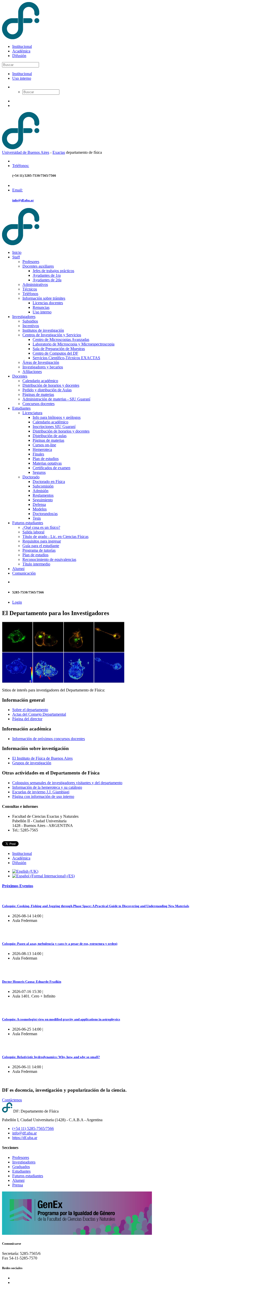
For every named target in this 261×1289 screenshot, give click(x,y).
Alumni (18, 568)
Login (17, 602)
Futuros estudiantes (27, 523)
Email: (17, 190)
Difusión (19, 55)
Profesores (30, 261)
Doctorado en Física (49, 481)
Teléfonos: (20, 165)
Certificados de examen (51, 468)
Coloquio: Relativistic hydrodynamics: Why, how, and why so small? (51, 1057)
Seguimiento (43, 500)
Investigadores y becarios (42, 367)
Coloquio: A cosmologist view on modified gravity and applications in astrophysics (61, 1019)
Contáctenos (12, 1100)
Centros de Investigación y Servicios (51, 335)
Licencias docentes (48, 303)
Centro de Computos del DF (55, 353)
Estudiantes (21, 408)
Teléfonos (30, 294)
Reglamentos (43, 495)
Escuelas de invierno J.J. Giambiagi (40, 792)
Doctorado (31, 477)
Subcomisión (43, 486)
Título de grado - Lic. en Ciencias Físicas (55, 536)
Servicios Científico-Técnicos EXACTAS (66, 358)
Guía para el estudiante (40, 546)
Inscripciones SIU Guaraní (54, 426)
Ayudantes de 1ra (47, 275)
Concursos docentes (38, 403)
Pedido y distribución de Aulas (47, 390)
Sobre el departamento (30, 710)
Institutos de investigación (43, 330)
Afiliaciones (32, 371)
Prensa (17, 1185)
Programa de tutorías (39, 550)
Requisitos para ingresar (41, 541)
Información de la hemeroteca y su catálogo (47, 787)
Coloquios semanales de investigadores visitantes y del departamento (67, 783)
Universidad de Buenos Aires (25, 152)
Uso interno (21, 78)
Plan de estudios (46, 458)
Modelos (40, 509)
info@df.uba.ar (23, 200)
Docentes (19, 376)
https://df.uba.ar (24, 1137)
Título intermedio (36, 564)
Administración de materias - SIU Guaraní (56, 399)
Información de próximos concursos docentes (48, 739)
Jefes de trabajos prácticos (53, 271)
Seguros (39, 472)
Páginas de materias (38, 394)
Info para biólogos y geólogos (57, 417)
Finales (38, 454)
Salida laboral (33, 532)
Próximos (17, 886)
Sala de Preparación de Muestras (59, 348)
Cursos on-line (44, 445)
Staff (16, 257)
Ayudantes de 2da (47, 280)
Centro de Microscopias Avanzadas (61, 339)
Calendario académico (40, 381)
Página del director (27, 719)
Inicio (16, 252)
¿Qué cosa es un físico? (41, 527)
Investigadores (23, 316)
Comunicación (24, 573)
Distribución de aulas (50, 436)
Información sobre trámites (43, 298)
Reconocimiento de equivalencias (49, 559)
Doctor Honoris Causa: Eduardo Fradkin (31, 981)
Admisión (40, 491)
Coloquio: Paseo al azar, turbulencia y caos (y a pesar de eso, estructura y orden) (59, 944)
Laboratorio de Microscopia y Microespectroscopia (73, 344)
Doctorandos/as (45, 513)
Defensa (39, 504)
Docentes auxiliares (38, 266)
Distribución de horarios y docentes (50, 385)
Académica (21, 51)
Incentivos (30, 326)
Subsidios (30, 321)
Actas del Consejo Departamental (39, 714)
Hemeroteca (42, 449)
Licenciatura (32, 413)
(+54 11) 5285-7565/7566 (33, 1128)
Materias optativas (47, 463)
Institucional (22, 46)
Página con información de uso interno (43, 796)
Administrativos (35, 284)
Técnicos (29, 289)
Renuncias (41, 307)
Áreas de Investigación (40, 362)
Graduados (21, 1167)
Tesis (37, 518)
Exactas (59, 152)
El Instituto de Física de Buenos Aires (42, 758)
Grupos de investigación (31, 763)
